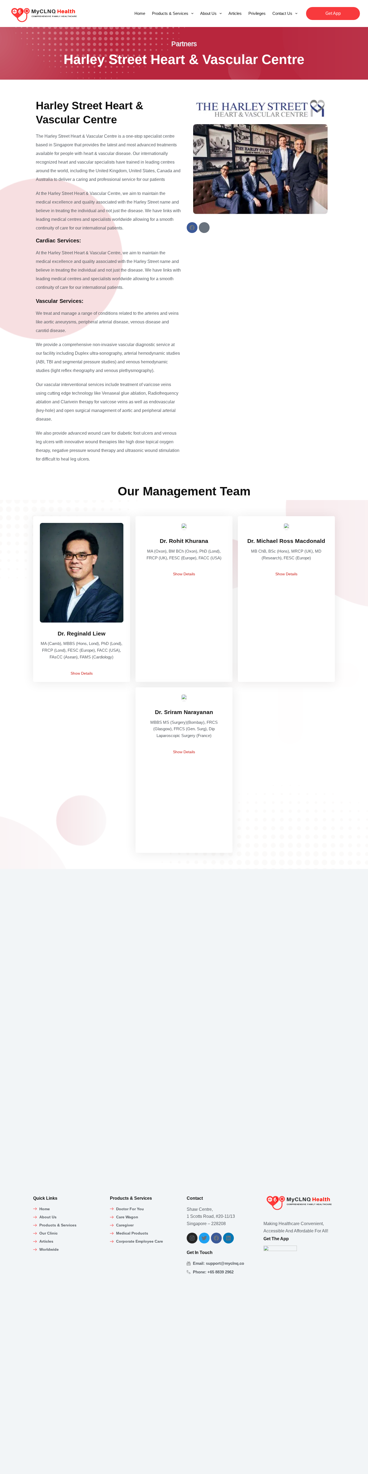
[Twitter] (204, 1238)
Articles (235, 13)
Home (139, 13)
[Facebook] (192, 227)
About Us (208, 13)
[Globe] (204, 227)
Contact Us (282, 13)
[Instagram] (192, 1238)
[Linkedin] (228, 1238)
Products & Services (170, 13)
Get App (333, 13)
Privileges (257, 13)
